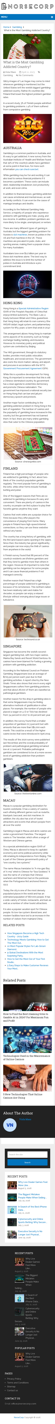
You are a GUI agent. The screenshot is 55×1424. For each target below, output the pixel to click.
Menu (4, 17)
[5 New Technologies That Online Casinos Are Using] (27, 1078)
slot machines (20, 234)
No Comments (26, 75)
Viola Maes (10, 72)
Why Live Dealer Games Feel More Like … (33, 1184)
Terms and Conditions (18, 1382)
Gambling (8, 75)
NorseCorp (19, 1417)
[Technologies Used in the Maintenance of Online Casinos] (27, 1039)
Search (27, 1162)
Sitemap (11, 1386)
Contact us (12, 1390)
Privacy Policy (14, 1379)
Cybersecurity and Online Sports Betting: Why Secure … (32, 1221)
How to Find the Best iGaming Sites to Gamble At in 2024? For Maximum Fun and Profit (26, 1017)
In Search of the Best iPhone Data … (32, 1208)
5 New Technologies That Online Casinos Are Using (22, 1096)
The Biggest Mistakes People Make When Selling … (32, 1196)
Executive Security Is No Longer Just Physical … (30, 1233)
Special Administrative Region (33, 308)
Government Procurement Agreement (22, 368)
